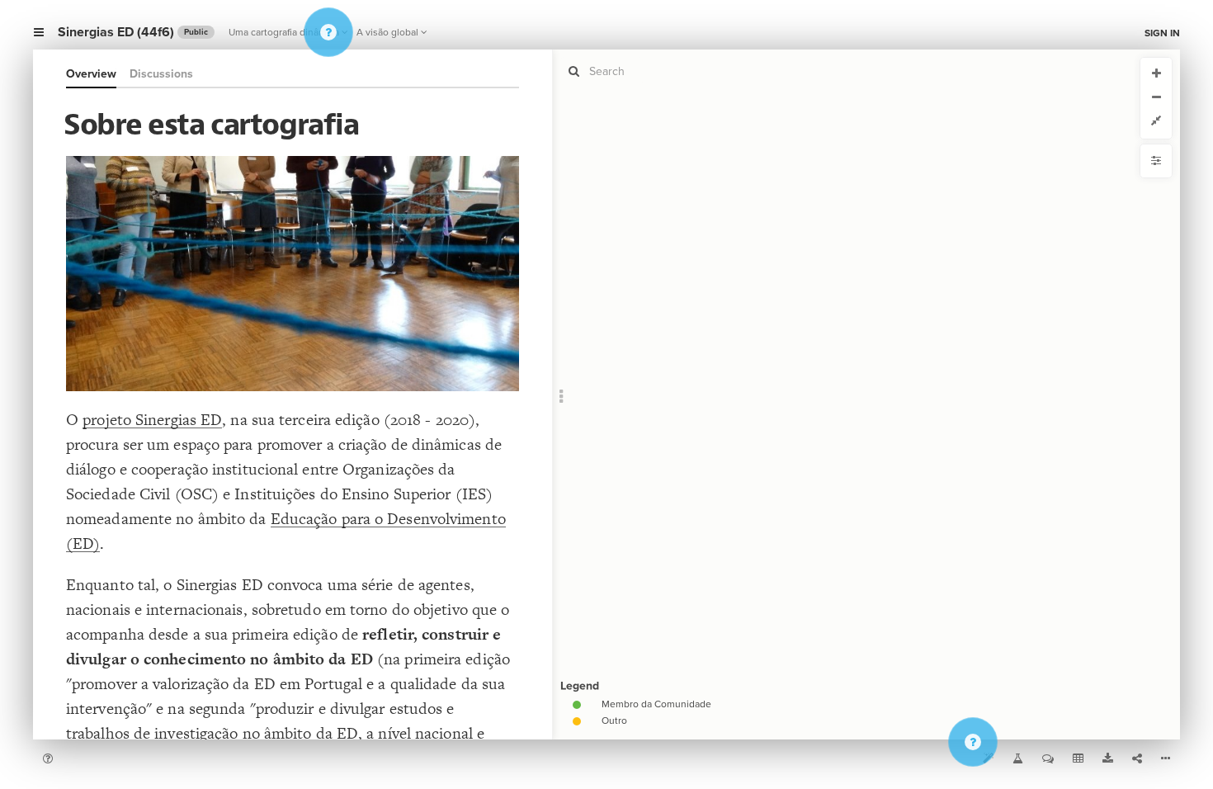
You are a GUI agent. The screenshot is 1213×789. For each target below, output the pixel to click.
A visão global (387, 32)
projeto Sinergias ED (152, 420)
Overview (91, 74)
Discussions (161, 74)
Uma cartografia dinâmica (284, 32)
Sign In (1162, 33)
